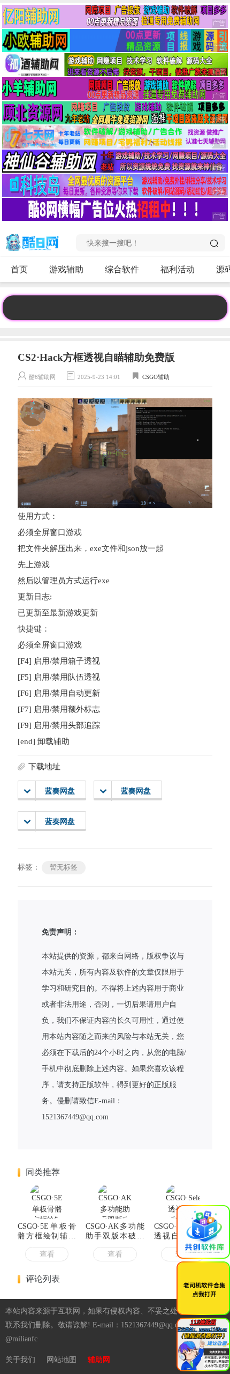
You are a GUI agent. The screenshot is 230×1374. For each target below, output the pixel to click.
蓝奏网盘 (60, 791)
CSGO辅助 (156, 377)
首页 (19, 269)
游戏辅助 (66, 269)
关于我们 (20, 1360)
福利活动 (177, 269)
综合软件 (122, 269)
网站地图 (61, 1360)
